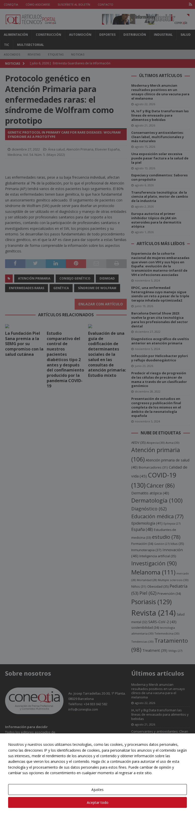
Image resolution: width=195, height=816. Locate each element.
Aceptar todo (97, 802)
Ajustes (97, 789)
